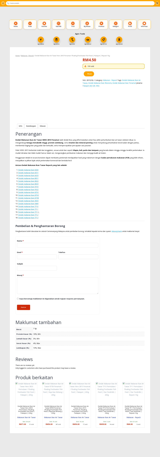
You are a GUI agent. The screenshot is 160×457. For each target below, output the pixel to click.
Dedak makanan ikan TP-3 (28, 218)
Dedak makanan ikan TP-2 (28, 215)
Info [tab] (20, 126)
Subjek (20, 264)
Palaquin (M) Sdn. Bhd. (91, 86)
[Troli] (157, 3)
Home (17, 56)
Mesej (20, 275)
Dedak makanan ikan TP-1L (28, 212)
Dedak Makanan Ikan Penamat (124, 83)
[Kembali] (3, 3)
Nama (20, 241)
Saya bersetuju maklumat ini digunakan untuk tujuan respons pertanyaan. (52, 298)
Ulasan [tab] (43, 126)
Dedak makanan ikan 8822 (28, 181)
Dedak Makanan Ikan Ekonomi (100, 83)
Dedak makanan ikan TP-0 (28, 206)
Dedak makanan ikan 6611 (28, 173)
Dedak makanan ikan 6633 (28, 175)
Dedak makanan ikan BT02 (28, 195)
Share (89, 74)
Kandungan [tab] (31, 126)
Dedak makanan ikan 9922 (28, 189)
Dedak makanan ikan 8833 (28, 184)
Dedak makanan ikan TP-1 (28, 209)
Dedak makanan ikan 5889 (28, 203)
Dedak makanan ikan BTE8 (28, 198)
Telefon (61, 252)
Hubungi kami (117, 231)
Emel (20, 252)
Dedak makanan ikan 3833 (28, 201)
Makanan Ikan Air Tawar (26, 417)
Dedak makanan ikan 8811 (28, 178)
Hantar (23, 307)
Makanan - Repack (27, 56)
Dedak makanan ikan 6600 (28, 170)
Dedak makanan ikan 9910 (28, 187)
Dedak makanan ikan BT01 (28, 192)
